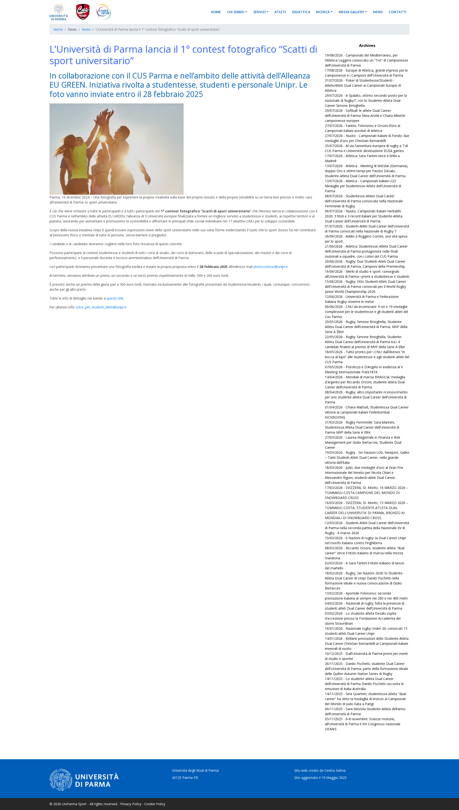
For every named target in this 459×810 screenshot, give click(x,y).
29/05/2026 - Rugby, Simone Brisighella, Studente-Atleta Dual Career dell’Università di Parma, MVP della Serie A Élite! (366, 326)
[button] (247, 12)
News (378, 12)
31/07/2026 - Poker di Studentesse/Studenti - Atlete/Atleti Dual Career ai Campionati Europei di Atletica (363, 85)
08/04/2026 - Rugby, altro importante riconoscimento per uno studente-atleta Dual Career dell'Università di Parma (366, 397)
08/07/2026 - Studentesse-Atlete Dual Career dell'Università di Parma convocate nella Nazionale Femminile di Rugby (364, 201)
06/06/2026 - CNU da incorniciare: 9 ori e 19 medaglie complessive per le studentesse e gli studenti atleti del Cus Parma (366, 311)
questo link (115, 298)
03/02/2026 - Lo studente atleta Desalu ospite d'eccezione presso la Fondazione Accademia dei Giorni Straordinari (363, 618)
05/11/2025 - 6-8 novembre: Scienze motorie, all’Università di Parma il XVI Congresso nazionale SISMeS (362, 724)
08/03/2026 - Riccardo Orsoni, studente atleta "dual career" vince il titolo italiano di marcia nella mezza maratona (364, 553)
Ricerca (323, 12)
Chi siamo (235, 12)
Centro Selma (334, 770)
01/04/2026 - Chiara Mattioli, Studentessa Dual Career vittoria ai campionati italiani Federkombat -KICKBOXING (367, 412)
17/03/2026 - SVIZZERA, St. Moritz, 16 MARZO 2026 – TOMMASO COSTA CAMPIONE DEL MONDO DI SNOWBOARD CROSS (366, 492)
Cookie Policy (154, 804)
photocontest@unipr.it (270, 266)
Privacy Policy (130, 804)
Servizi (259, 12)
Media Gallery (351, 12)
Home (216, 12)
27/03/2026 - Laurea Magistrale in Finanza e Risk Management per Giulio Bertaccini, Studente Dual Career (363, 442)
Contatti (397, 12)
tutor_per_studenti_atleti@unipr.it (101, 307)
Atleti (280, 12)
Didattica (301, 12)
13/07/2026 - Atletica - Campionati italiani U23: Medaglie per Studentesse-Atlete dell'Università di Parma (363, 186)
